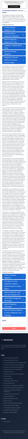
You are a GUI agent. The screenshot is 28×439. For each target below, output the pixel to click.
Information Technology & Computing (13, 385)
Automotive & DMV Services (11, 360)
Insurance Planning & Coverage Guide (13, 387)
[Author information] (25, 11)
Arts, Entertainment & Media (11, 358)
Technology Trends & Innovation (12, 407)
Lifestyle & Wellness (9, 396)
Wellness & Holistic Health (10, 412)
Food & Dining (7, 376)
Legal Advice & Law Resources (11, 394)
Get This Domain (14, 6)
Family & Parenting (8, 371)
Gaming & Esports (8, 378)
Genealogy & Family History (11, 381)
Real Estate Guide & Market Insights (13, 403)
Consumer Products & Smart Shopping (14, 365)
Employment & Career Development (13, 369)
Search (14, 328)
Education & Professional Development (14, 367)
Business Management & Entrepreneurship (15, 362)
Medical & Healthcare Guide (11, 398)
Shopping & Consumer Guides (11, 405)
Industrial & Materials (9, 383)
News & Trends (8, 401)
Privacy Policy (7, 421)
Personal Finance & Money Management (14, 374)
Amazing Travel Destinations (11, 410)
